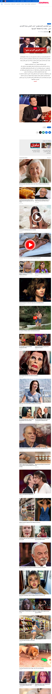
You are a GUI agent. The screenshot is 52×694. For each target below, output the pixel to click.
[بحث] (2, 4)
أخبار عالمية (13, 4)
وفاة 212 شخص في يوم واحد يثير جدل (36, 151)
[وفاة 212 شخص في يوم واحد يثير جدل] (35, 145)
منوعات (22, 4)
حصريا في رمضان (7, 4)
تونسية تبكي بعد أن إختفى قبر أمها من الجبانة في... (47, 152)
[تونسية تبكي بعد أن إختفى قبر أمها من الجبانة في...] (46, 145)
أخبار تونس (18, 4)
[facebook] (1, 1)
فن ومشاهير (33, 4)
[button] (46, 132)
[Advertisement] (26, 15)
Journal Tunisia (46, 31)
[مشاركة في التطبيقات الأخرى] (37, 132)
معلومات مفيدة (27, 4)
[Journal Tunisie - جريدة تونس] (44, 3)
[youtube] (5, 1)
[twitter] (3, 1)
